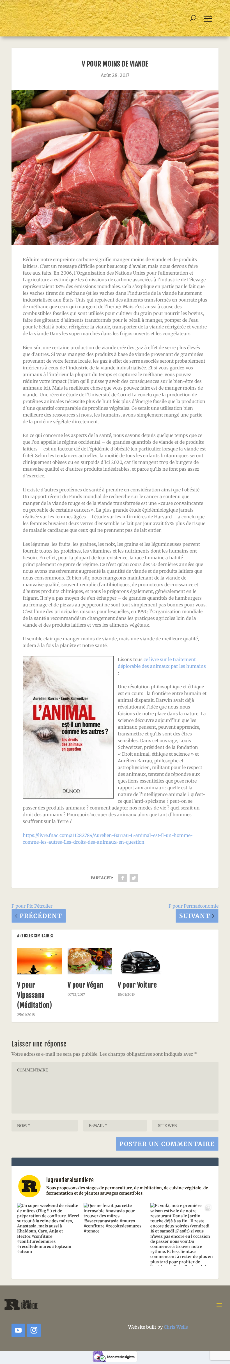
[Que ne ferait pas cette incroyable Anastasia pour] (115, 1234)
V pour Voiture (137, 985)
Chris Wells (176, 1327)
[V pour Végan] (90, 961)
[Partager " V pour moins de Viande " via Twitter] (133, 878)
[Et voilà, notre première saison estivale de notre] (181, 1234)
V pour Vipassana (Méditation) (34, 995)
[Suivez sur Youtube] (18, 1330)
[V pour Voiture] (140, 961)
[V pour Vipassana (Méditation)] (39, 961)
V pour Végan (86, 985)
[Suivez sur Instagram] (34, 1330)
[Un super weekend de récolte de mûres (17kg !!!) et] (48, 1234)
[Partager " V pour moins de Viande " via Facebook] (122, 878)
